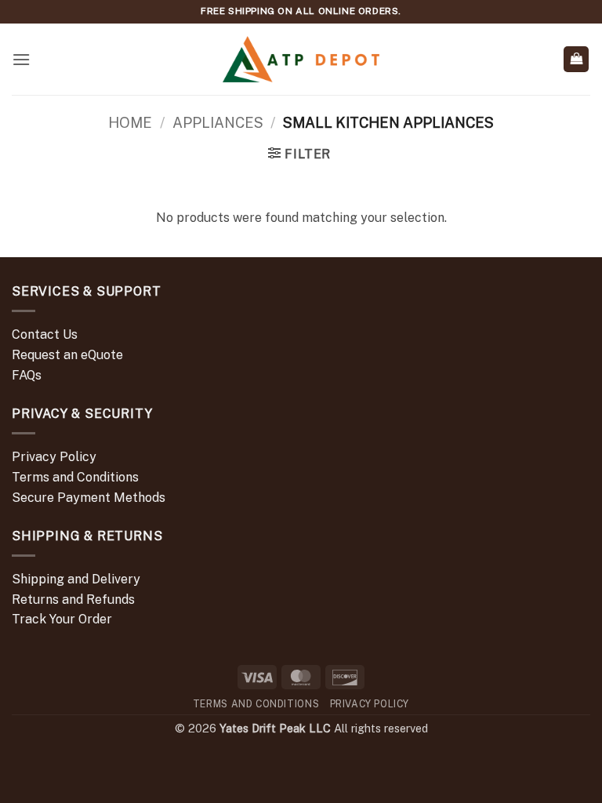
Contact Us (45, 334)
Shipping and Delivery (76, 579)
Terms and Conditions (75, 477)
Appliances (217, 122)
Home (130, 122)
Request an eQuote (67, 354)
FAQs (27, 375)
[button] (21, 59)
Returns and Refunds (73, 599)
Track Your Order (62, 619)
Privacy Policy (54, 456)
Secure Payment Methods (88, 497)
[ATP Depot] (301, 59)
